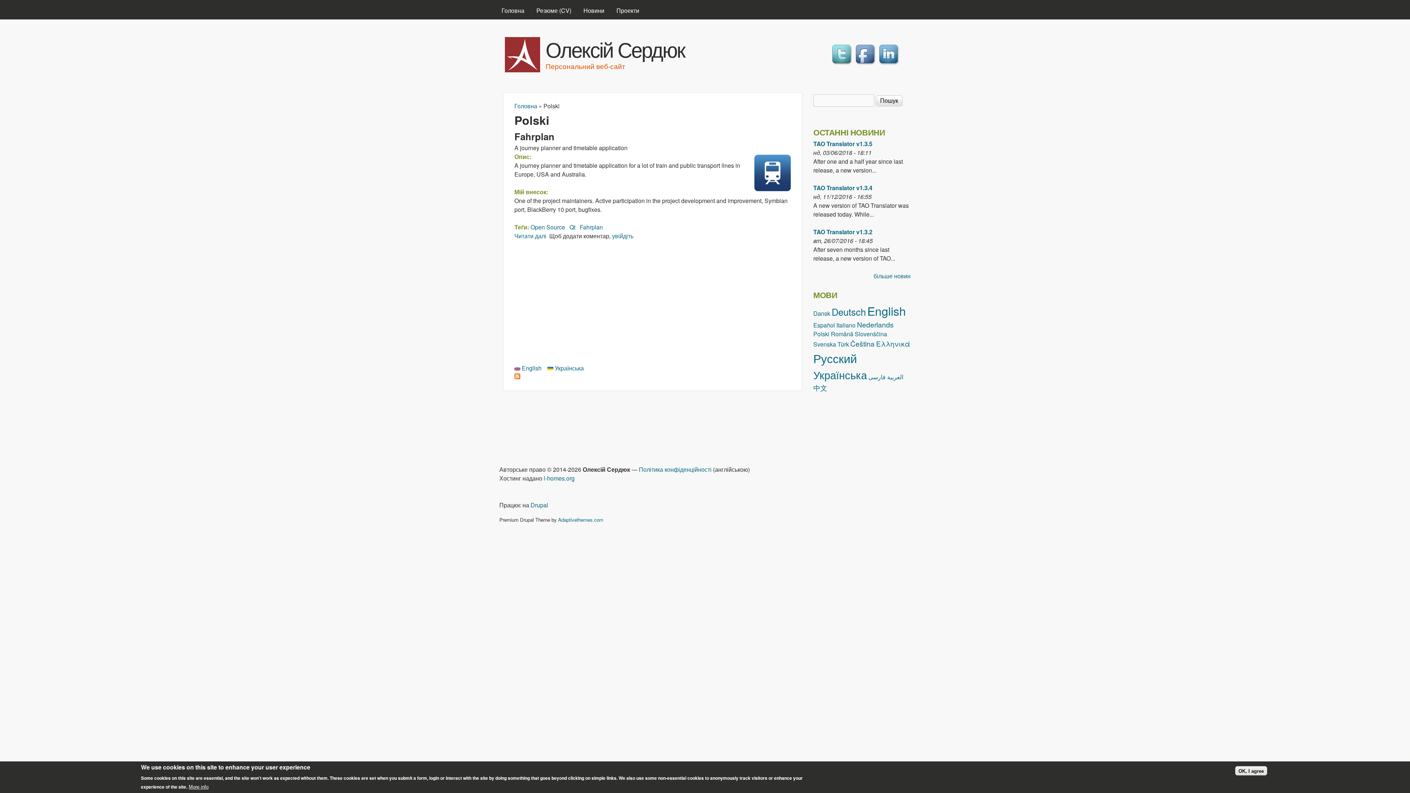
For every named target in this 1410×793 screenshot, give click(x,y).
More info (199, 787)
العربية (895, 377)
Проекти (628, 10)
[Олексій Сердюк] (522, 70)
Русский (835, 358)
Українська (568, 368)
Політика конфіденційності (675, 469)
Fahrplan (534, 136)
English (531, 368)
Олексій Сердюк (615, 49)
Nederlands (875, 324)
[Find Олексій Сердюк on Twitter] (842, 64)
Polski (821, 334)
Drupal (539, 505)
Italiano (846, 325)
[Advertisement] (652, 301)
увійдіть (622, 236)
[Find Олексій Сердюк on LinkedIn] (889, 64)
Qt (572, 227)
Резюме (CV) (553, 10)
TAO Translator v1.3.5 (842, 144)
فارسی (877, 377)
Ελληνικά (893, 343)
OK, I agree (1251, 771)
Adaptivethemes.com (580, 519)
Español (824, 325)
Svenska (824, 344)
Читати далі (530, 236)
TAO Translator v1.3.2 (842, 232)
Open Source (548, 227)
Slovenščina (871, 334)
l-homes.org (559, 478)
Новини (593, 10)
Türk (843, 344)
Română (842, 334)
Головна (513, 10)
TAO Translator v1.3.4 (842, 188)
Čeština (862, 343)
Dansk (821, 313)
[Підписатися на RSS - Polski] (517, 377)
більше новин (892, 276)
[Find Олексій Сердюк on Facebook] (866, 64)
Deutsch (849, 311)
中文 (820, 387)
